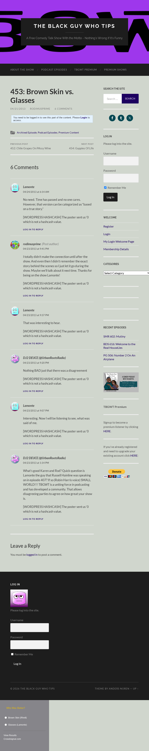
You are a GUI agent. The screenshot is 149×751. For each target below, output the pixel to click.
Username (109, 153)
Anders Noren (119, 688)
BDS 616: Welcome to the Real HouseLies (119, 345)
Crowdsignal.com (12, 739)
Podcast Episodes (54, 69)
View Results (10, 735)
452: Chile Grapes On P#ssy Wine (30, 146)
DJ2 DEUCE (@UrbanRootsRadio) (44, 358)
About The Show (22, 69)
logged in (32, 554)
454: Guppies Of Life (81, 146)
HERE (107, 431)
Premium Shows (115, 69)
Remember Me (116, 187)
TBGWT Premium (85, 69)
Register (108, 226)
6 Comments (63, 108)
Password (109, 170)
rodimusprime (40, 108)
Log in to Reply (33, 229)
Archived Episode (27, 132)
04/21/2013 (18, 108)
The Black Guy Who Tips (74, 26)
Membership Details (116, 249)
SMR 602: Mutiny (114, 336)
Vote (39, 739)
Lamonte (28, 187)
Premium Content (69, 132)
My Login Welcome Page (118, 241)
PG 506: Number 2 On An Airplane (119, 357)
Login (106, 234)
